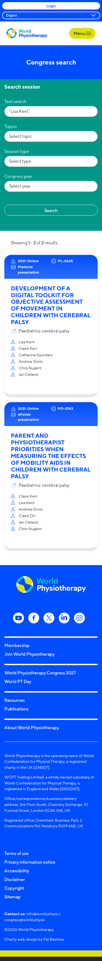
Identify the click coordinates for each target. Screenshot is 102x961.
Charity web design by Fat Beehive (34, 939)
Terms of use (16, 853)
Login (51, 6)
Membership (17, 645)
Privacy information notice (29, 862)
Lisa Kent (27, 341)
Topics (10, 126)
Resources (14, 700)
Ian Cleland (28, 374)
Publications (16, 709)
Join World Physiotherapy (29, 654)
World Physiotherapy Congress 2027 (40, 672)
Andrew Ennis (31, 361)
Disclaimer (14, 879)
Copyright (14, 888)
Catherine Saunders (36, 355)
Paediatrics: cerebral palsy (44, 331)
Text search (15, 101)
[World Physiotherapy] (27, 33)
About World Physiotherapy (31, 727)
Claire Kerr (28, 348)
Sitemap (12, 896)
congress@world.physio (24, 919)
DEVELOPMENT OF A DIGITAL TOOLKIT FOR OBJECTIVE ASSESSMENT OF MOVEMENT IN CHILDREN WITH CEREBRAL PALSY (51, 305)
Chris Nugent (30, 368)
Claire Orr (27, 515)
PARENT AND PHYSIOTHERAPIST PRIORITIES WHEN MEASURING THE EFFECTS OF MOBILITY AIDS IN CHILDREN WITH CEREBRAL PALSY (51, 456)
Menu (79, 33)
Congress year (18, 176)
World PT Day (17, 681)
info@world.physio (42, 913)
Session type (16, 151)
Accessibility (16, 870)
